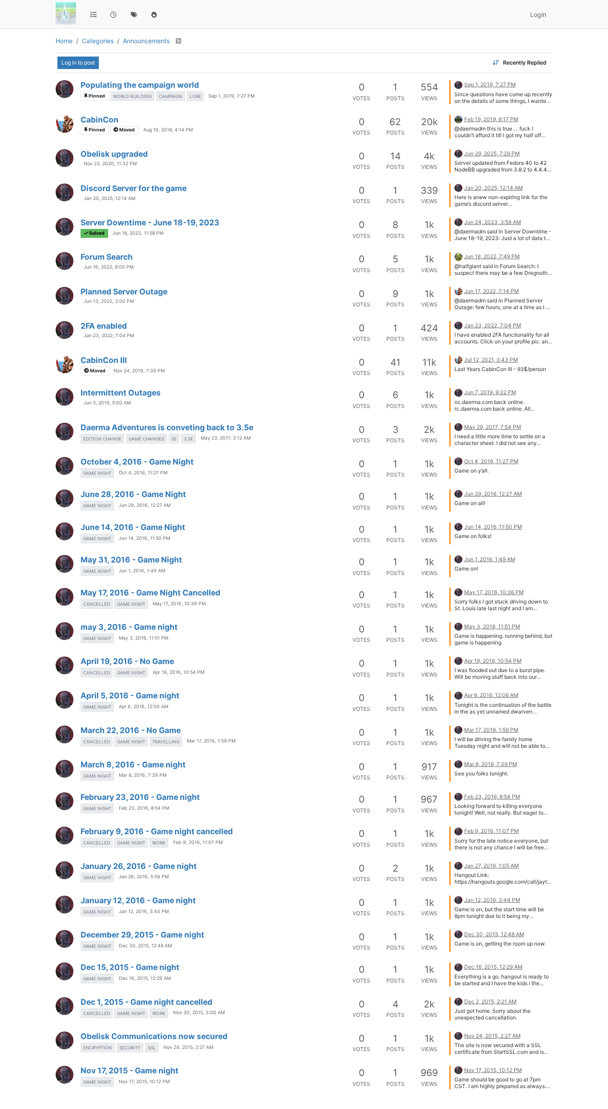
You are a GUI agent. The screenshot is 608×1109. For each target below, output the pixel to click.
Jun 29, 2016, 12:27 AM (144, 505)
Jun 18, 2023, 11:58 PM (138, 233)
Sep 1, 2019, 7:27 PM (231, 96)
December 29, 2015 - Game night (142, 934)
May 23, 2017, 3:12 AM (226, 438)
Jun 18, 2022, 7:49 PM (492, 256)
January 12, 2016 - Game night (138, 900)
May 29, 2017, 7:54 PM (492, 427)
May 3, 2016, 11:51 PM (143, 638)
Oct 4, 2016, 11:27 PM (143, 473)
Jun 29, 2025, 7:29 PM (492, 153)
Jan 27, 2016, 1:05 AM (491, 865)
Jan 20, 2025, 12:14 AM (109, 198)
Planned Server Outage (124, 291)
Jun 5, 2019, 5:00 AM (107, 403)
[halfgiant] (64, 124)
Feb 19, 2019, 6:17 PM (491, 119)
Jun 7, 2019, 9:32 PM (490, 392)
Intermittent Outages (121, 392)
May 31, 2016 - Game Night (131, 559)
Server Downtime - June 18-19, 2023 (150, 222)
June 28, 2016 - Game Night (133, 494)
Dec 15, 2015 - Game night (130, 967)
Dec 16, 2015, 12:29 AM (145, 978)
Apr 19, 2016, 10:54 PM (178, 672)
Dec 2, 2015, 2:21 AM (490, 1001)
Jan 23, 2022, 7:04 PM (109, 335)
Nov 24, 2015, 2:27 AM (188, 1047)
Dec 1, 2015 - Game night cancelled (146, 1002)
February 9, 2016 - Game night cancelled (157, 831)
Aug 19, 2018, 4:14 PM (168, 130)
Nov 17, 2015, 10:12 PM (144, 1082)
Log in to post (78, 62)
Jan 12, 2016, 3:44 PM (144, 911)
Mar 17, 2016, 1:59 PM (211, 741)
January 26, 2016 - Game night (139, 866)
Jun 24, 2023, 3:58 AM (492, 222)
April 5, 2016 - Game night (130, 695)
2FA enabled (104, 325)
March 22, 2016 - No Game (131, 730)
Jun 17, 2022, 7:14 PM (491, 291)
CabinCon (99, 119)
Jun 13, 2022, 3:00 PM (109, 301)
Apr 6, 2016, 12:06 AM (143, 706)
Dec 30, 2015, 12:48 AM (145, 946)
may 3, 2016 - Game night (129, 627)
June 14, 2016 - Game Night (133, 527)
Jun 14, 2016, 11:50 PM (144, 538)
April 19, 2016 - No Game (127, 661)
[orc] (458, 118)
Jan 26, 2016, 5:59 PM (144, 877)
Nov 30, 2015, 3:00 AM (199, 1012)
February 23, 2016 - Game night (140, 797)
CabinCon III (104, 360)
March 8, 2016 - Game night (133, 764)
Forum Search (107, 256)
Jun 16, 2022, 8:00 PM (109, 267)
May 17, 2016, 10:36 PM (179, 604)
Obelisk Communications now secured (154, 1036)
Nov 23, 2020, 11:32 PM (110, 164)
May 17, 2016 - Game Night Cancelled (150, 592)
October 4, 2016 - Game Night (137, 461)
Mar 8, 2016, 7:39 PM (142, 775)
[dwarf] (458, 256)
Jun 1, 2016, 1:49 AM (142, 571)
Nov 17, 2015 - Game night (129, 1070)
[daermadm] (64, 89)
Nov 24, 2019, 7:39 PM (139, 371)
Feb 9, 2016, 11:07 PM (198, 842)
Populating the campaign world (140, 85)
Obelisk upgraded (114, 154)
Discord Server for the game (133, 188)
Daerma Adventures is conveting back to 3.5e (167, 427)
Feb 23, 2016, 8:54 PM (144, 808)
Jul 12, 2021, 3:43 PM (491, 359)
